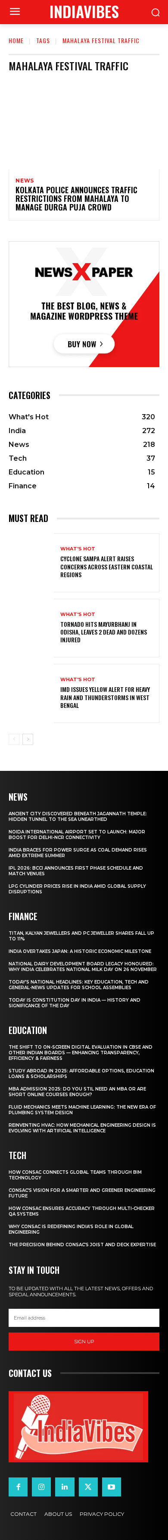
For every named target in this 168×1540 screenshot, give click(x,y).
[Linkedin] (64, 1486)
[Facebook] (18, 1486)
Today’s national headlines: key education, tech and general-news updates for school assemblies (79, 984)
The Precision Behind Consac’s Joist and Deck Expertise (82, 1245)
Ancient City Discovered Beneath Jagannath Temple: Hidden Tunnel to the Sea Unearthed (78, 816)
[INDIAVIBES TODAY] (78, 1426)
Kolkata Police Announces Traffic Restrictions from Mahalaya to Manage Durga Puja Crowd (76, 198)
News (25, 180)
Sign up (84, 1342)
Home (16, 40)
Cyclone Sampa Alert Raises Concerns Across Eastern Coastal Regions (106, 566)
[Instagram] (41, 1486)
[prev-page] (14, 739)
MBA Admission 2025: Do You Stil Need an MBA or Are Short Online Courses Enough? (77, 1091)
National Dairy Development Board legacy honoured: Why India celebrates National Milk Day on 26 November (83, 966)
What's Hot (77, 549)
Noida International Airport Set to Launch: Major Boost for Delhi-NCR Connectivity (77, 834)
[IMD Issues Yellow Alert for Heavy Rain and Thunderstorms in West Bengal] (31, 693)
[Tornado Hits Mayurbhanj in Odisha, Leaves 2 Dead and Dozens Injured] (31, 628)
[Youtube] (111, 1486)
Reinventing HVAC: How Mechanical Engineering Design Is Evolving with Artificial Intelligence (82, 1128)
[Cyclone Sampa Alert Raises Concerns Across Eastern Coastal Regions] (31, 562)
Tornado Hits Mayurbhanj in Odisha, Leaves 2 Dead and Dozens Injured (103, 631)
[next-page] (27, 739)
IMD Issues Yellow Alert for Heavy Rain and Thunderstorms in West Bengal (105, 697)
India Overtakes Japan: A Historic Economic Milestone (80, 951)
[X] (88, 1486)
